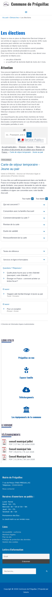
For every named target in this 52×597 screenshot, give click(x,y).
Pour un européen (14, 309)
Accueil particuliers (9, 147)
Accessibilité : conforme (11, 532)
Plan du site (6, 537)
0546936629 (17, 485)
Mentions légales (8, 535)
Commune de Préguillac (30, 4)
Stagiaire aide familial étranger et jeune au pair (25, 294)
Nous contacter (8, 489)
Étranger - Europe (26, 147)
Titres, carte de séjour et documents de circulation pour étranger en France (23, 149)
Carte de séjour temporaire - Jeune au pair (26, 152)
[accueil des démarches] (24, 129)
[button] (24, 204)
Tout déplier (40, 199)
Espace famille (26, 377)
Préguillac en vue (26, 357)
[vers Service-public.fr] (31, 141)
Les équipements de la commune (26, 417)
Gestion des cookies (10, 542)
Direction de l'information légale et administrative (18, 324)
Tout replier (26, 199)
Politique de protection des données (16, 540)
